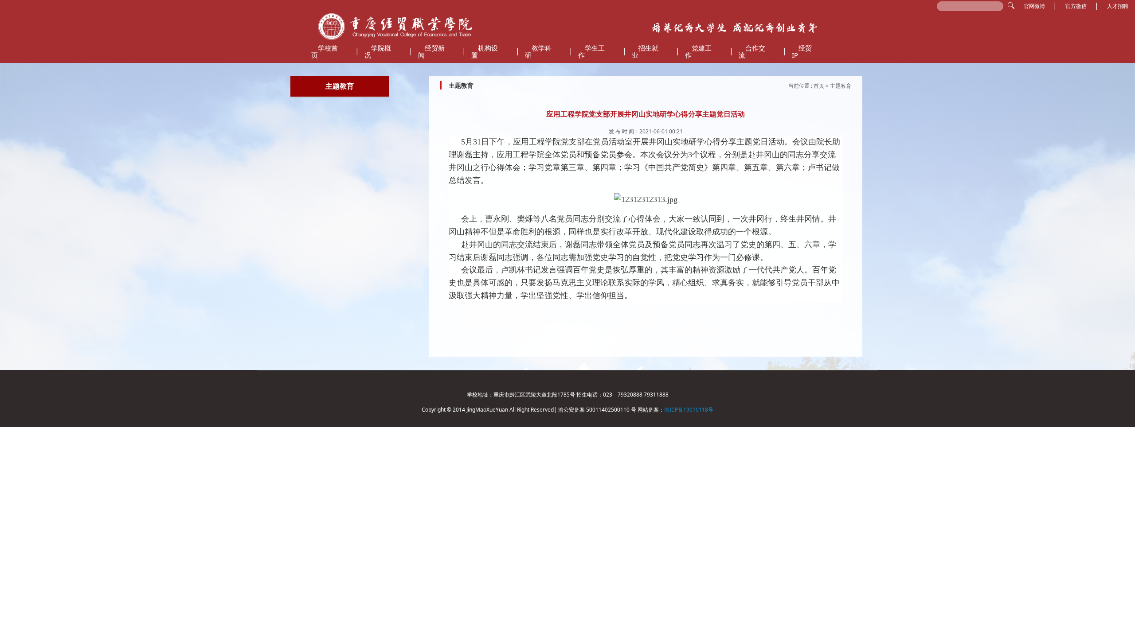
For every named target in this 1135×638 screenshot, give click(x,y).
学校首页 (324, 51)
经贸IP (802, 51)
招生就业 (645, 51)
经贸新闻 (431, 51)
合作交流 (752, 51)
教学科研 (538, 51)
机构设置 (484, 51)
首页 (819, 85)
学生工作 (591, 51)
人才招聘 (1117, 6)
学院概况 (377, 51)
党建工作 (698, 51)
